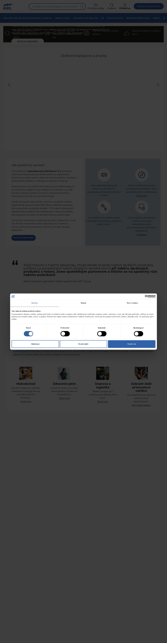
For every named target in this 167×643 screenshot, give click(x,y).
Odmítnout (35, 344)
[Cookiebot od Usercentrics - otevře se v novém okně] (141, 296)
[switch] (65, 333)
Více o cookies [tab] (132, 303)
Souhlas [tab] (34, 303)
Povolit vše (132, 344)
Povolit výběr (83, 344)
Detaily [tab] (83, 303)
